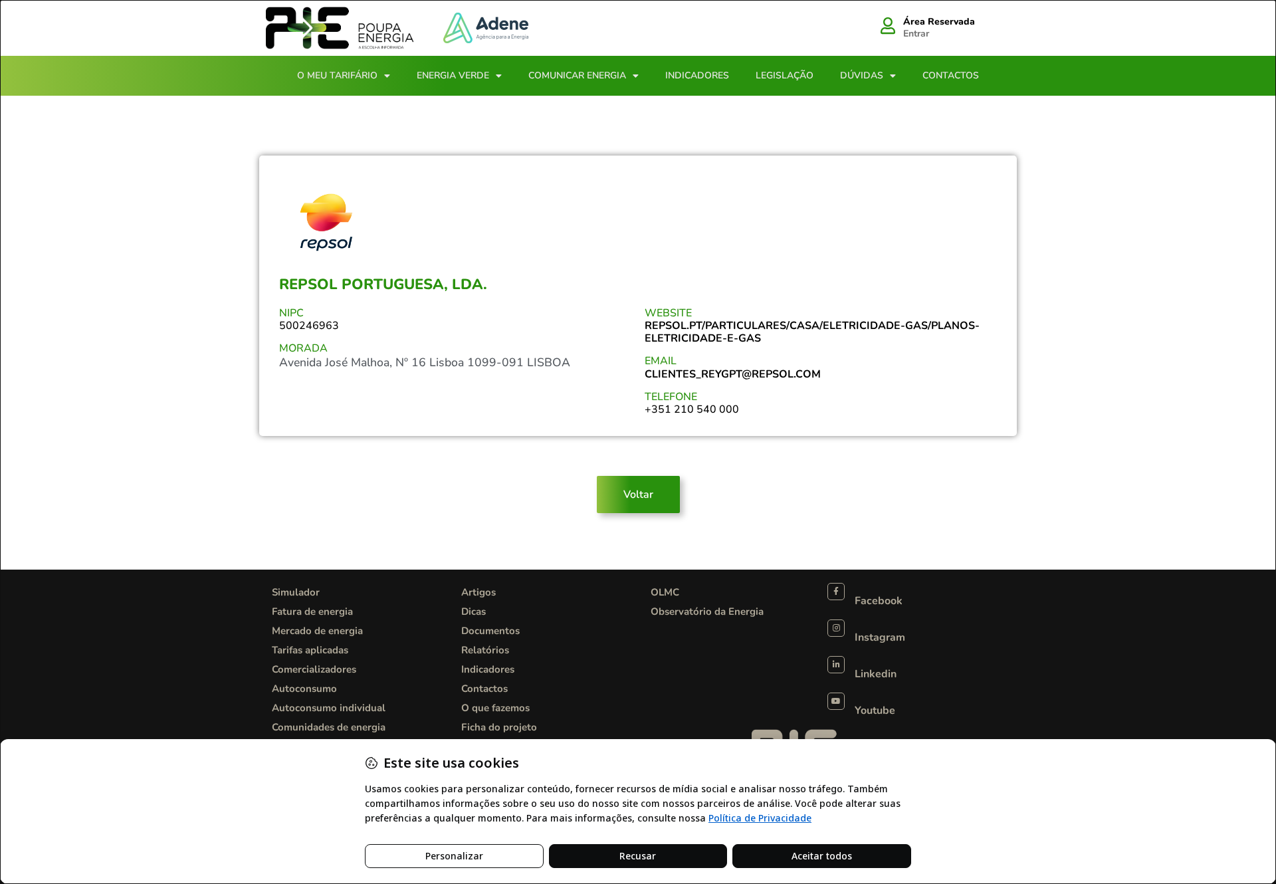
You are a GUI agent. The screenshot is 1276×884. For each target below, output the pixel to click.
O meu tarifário (337, 75)
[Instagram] (836, 628)
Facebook (879, 601)
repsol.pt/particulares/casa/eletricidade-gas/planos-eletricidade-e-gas (812, 332)
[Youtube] (836, 701)
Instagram (880, 637)
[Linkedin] (836, 664)
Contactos (950, 75)
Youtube (875, 710)
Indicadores (697, 75)
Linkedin (876, 674)
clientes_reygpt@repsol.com (733, 374)
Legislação (784, 75)
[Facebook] (836, 591)
